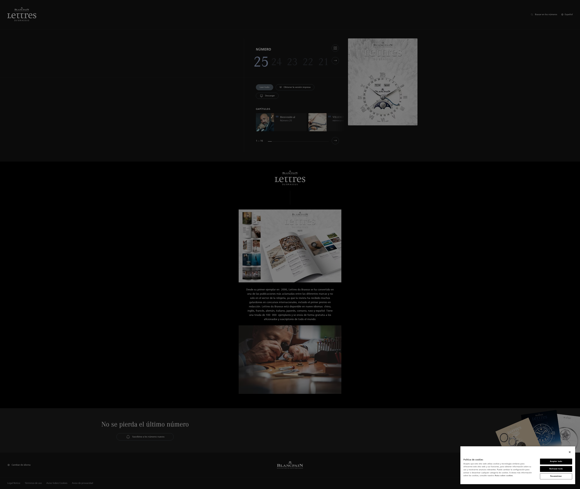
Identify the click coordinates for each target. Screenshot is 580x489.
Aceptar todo (556, 461)
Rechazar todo (556, 469)
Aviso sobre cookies (504, 476)
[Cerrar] (569, 452)
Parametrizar (556, 476)
